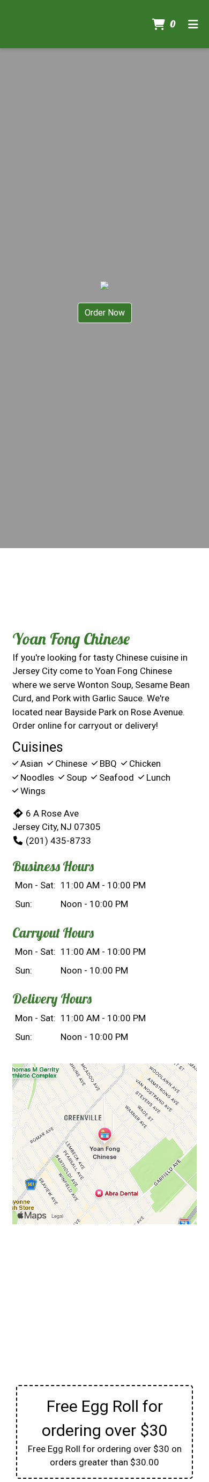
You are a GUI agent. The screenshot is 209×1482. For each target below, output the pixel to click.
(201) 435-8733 (58, 840)
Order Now (105, 313)
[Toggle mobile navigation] (193, 24)
